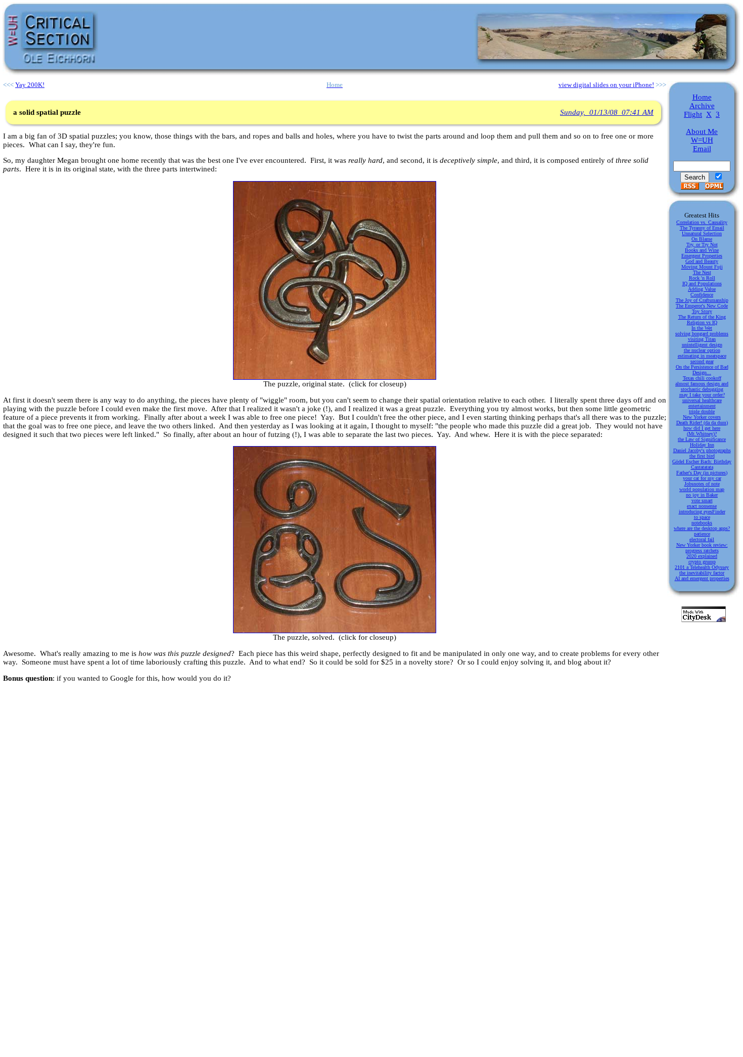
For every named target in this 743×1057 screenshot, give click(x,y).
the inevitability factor (701, 573)
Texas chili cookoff (702, 378)
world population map (701, 489)
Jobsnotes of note (702, 484)
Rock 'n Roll (702, 278)
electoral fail (701, 539)
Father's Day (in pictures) (701, 472)
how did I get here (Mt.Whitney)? (701, 430)
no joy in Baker (702, 495)
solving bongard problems (701, 333)
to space (702, 517)
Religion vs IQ (702, 322)
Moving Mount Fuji (702, 267)
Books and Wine (702, 250)
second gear (702, 361)
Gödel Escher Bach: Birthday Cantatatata (701, 464)
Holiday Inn (702, 445)
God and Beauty (701, 261)
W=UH (702, 140)
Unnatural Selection (702, 233)
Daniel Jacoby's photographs (702, 450)
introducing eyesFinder (702, 511)
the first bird (702, 456)
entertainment (702, 406)
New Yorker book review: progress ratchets (702, 547)
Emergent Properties (701, 255)
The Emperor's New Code (702, 306)
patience (702, 534)
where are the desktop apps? (702, 528)
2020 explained (701, 556)
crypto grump (702, 561)
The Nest (702, 272)
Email (702, 149)
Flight (693, 114)
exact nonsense (702, 506)
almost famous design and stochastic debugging (701, 386)
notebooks (701, 522)
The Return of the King (702, 317)
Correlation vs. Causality (701, 222)
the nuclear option (702, 350)
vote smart (702, 500)
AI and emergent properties (702, 578)
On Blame (701, 239)
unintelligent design (702, 344)
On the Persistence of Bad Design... (702, 369)
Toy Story (702, 311)
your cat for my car (702, 478)
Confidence (701, 294)
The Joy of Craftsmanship (702, 300)
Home (702, 97)
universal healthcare (702, 400)
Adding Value (702, 289)
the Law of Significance (702, 439)
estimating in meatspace (702, 356)
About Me (702, 131)
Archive (702, 106)
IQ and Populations (702, 283)
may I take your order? (702, 395)
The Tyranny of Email (702, 228)
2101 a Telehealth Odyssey (702, 567)
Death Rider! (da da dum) (702, 422)
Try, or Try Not (702, 244)
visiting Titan (702, 339)
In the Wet (701, 328)
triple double (702, 411)
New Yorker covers (702, 417)
